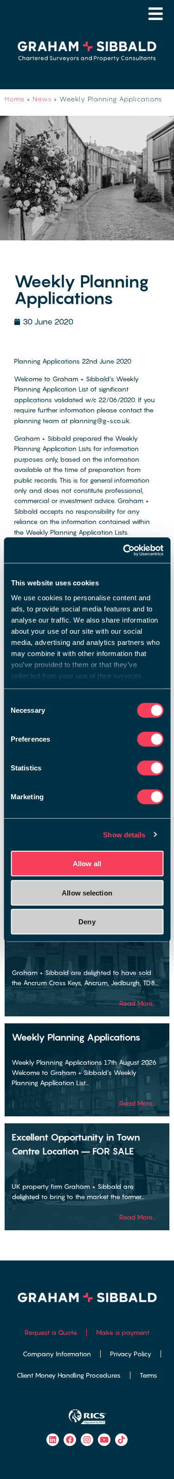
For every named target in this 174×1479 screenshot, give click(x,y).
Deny (86, 922)
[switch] (150, 739)
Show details (124, 834)
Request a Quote (51, 1332)
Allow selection (87, 892)
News (42, 99)
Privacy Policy (130, 1354)
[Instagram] (87, 1439)
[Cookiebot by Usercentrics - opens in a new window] (123, 550)
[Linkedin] (52, 1439)
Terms (148, 1375)
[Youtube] (104, 1439)
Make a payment (122, 1332)
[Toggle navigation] (155, 14)
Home (15, 99)
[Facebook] (70, 1439)
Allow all (87, 864)
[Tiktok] (121, 1439)
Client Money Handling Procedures (69, 1375)
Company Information (57, 1354)
